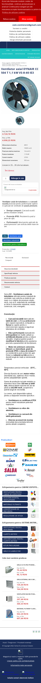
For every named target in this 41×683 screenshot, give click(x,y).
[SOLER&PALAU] (29, 450)
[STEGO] (10, 465)
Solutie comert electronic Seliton (20, 678)
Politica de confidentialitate (20, 34)
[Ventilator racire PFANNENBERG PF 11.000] (9, 599)
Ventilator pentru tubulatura (14, 244)
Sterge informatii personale (20, 40)
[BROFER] (20, 480)
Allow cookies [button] (27, 19)
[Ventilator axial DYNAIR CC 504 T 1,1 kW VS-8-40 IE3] (20, 114)
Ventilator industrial (11, 240)
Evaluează (25, 258)
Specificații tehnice (11, 273)
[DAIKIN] (29, 465)
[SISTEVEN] (10, 475)
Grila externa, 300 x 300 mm (26, 579)
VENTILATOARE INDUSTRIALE (10, 64)
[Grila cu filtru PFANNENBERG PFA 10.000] (9, 570)
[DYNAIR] (10, 450)
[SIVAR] (10, 460)
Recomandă (9, 258)
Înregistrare (12, 643)
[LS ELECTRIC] (29, 460)
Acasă (5, 643)
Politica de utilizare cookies (20, 37)
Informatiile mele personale (21, 665)
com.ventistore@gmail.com (26, 25)
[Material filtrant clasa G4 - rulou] (9, 613)
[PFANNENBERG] (10, 455)
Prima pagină (6, 63)
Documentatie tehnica (12, 282)
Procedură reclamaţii (24, 643)
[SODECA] (10, 445)
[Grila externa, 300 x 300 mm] (9, 584)
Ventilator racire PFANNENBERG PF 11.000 (26, 594)
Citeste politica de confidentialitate (20, 661)
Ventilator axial (15, 236)
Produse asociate (10, 278)
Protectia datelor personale (20, 31)
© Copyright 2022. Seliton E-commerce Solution (17, 646)
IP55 (5, 236)
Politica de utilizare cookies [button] (13, 12)
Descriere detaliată (11, 269)
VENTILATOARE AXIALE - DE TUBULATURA (14, 65)
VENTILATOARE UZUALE (18, 63)
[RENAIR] (29, 470)
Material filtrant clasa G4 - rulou (26, 609)
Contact (7, 287)
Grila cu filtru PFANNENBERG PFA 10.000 (26, 565)
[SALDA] (10, 470)
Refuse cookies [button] (9, 19)
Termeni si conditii (20, 28)
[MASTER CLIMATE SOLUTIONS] (29, 455)
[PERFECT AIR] (29, 475)
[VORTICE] (29, 445)
